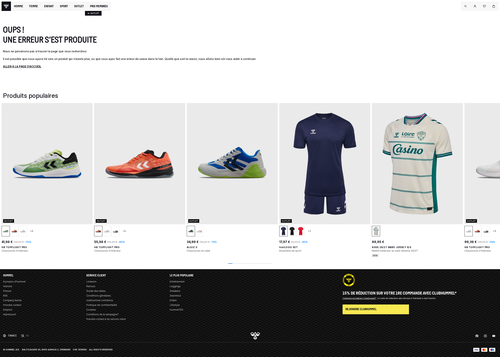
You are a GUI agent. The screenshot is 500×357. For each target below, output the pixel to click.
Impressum (9, 314)
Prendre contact (12, 305)
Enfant (173, 300)
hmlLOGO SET (288, 247)
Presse (7, 290)
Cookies (91, 309)
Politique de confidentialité (101, 305)
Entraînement (177, 281)
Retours (90, 286)
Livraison (91, 281)
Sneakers (175, 290)
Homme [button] (18, 6)
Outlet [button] (79, 6)
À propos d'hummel (14, 281)
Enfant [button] (49, 6)
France (12, 335)
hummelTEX (176, 309)
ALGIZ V (192, 247)
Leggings (175, 286)
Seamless (175, 295)
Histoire (7, 286)
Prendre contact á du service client (106, 319)
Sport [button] (64, 6)
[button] (465, 6)
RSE (5, 295)
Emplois (7, 309)
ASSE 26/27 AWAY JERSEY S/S (391, 247)
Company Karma (12, 300)
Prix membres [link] (99, 6)
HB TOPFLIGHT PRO (14, 247)
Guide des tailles (96, 290)
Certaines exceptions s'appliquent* (360, 298)
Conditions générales (98, 295)
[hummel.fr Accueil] (6, 6)
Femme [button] (33, 6)
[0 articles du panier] (493, 6)
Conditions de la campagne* (102, 314)
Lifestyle (175, 305)
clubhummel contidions (99, 300)
